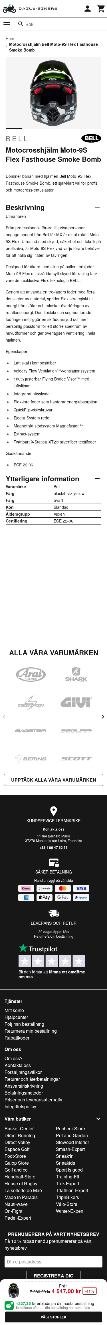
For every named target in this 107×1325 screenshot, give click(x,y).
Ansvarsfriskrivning (24, 1086)
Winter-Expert (69, 1211)
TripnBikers (67, 1197)
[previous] (4, 717)
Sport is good (69, 1169)
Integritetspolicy (20, 1106)
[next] (103, 717)
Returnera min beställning (31, 1031)
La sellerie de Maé (23, 1190)
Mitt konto (14, 1010)
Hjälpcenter (16, 1017)
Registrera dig (53, 1275)
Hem (10, 38)
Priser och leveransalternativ (33, 1099)
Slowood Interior (72, 1142)
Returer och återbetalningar (32, 1079)
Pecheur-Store (70, 1128)
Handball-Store (20, 1176)
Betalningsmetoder (24, 1092)
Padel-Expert (18, 1217)
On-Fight (13, 1211)
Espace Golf (17, 1149)
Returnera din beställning (53, 936)
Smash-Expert (70, 1149)
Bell (17, 138)
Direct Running (20, 1135)
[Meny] (7, 24)
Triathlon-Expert (72, 1190)
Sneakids (65, 1163)
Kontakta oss (53, 829)
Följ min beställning (24, 1024)
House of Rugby (21, 1183)
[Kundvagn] (101, 8)
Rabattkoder (17, 1037)
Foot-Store (15, 1156)
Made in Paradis (21, 1197)
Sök (29, 24)
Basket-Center (19, 1128)
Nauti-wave (16, 1204)
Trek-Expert (67, 1183)
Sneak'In (65, 1156)
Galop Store (17, 1163)
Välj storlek (53, 1317)
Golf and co (16, 1169)
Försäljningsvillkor (23, 1072)
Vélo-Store (66, 1204)
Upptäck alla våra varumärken (53, 779)
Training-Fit (67, 1176)
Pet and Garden (72, 1135)
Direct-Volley (17, 1142)
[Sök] (20, 24)
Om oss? (14, 1058)
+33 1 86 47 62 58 (53, 847)
